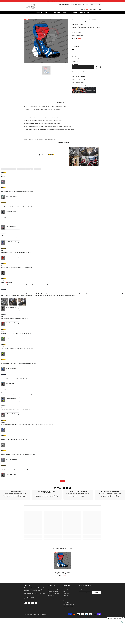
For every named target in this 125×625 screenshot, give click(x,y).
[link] (15, 495)
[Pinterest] (32, 603)
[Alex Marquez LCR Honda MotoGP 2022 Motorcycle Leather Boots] (62, 560)
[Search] (95, 4)
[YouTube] (36, 603)
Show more (62, 481)
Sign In (99, 9)
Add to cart (83, 67)
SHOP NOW (78, 1)
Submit (96, 592)
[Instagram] (29, 603)
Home (25, 16)
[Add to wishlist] (96, 67)
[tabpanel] (62, 325)
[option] (46, 41)
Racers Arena (78, 32)
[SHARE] (99, 67)
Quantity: (74, 56)
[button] (74, 151)
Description (60, 102)
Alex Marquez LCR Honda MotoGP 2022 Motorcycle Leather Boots (62, 573)
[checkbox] (37, 169)
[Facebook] (25, 603)
